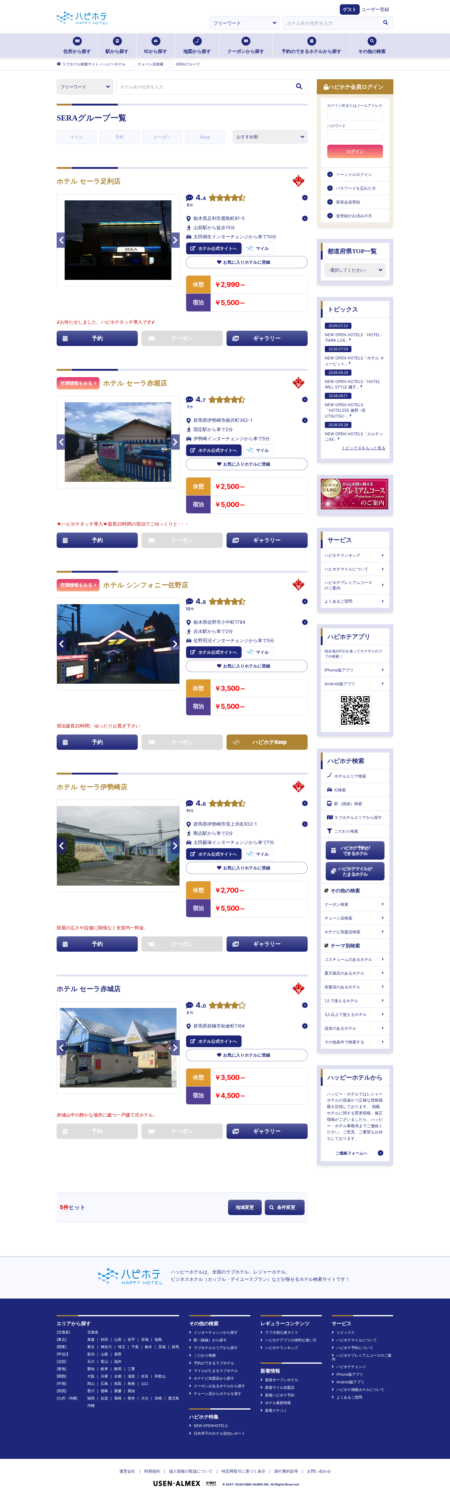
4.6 (201, 804)
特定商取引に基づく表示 (243, 1471)
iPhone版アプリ (339, 669)
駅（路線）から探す (210, 1340)
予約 (119, 136)
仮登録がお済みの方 (354, 215)
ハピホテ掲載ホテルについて (360, 1389)
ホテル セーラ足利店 (89, 181)
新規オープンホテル (281, 1379)
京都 (118, 1376)
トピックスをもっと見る (363, 447)
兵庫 (104, 1376)
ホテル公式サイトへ (217, 248)
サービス (340, 540)
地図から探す (197, 51)
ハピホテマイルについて (346, 569)
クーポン (162, 136)
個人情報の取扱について (191, 1471)
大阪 (91, 1376)
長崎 (118, 1398)
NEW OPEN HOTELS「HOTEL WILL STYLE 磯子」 (352, 379)
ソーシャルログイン (354, 174)
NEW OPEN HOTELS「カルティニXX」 (354, 432)
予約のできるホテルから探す (311, 51)
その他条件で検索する (344, 1041)
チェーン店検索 (338, 918)
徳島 (104, 1390)
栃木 (148, 1346)
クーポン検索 (336, 904)
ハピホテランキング (342, 555)
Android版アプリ (339, 683)
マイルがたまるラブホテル (216, 1370)
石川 (91, 1361)
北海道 (92, 1332)
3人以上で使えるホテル (345, 1014)
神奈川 (106, 1346)
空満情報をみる (76, 383)
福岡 (91, 1398)
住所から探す (77, 51)
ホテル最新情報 (278, 1402)
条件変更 (286, 1207)
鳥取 (118, 1383)
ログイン (355, 151)
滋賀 (131, 1376)
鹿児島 (173, 1398)
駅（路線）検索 (348, 803)
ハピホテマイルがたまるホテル (355, 871)
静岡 (118, 1368)
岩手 (131, 1339)
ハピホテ (270, 742)
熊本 (131, 1398)
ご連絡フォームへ (351, 1152)
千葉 (135, 1346)
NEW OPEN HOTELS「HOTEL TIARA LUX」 (352, 333)
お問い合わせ (319, 1471)
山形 (118, 1339)
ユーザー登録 (375, 9)
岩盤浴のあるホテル (342, 986)
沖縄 (91, 1405)
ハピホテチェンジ (351, 1366)
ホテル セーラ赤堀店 (135, 383)
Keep (205, 136)
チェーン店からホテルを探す (218, 1393)
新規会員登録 (348, 201)
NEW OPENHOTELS (211, 1425)
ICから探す (155, 51)
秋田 (104, 1339)
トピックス (343, 309)
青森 (91, 1339)
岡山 (91, 1383)
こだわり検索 (346, 831)
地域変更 (245, 1207)
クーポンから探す (245, 51)
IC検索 (340, 789)
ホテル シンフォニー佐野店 (145, 585)
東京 (91, 1346)
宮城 (144, 1339)
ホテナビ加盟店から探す (214, 1378)
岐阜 (104, 1368)
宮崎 (158, 1398)
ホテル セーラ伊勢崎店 (92, 787)
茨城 (162, 1346)
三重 (131, 1368)
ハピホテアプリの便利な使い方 (291, 1340)
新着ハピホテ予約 (279, 1395)
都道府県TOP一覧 (352, 251)
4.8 (201, 602)
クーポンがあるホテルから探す (219, 1386)
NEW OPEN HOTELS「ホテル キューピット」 (354, 356)
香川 (91, 1390)
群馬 (175, 1346)
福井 (118, 1361)
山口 (144, 1383)
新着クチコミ (276, 1410)
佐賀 (104, 1398)
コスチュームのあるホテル (348, 959)
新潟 (91, 1354)
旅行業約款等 (286, 1471)
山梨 (104, 1354)
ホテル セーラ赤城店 (89, 989)
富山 (104, 1361)
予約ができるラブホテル (214, 1363)
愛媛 (118, 1390)
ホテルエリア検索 (350, 776)
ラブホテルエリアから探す (358, 817)
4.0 (201, 1006)
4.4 (201, 198)
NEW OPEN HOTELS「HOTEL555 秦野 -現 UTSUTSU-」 (345, 405)
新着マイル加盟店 (279, 1387)
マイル (76, 136)
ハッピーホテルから (355, 1077)
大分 (144, 1398)
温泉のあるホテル (340, 1028)
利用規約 (152, 1471)
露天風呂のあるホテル (344, 973)
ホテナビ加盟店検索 (342, 931)
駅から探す (117, 51)
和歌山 (160, 1376)
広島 (104, 1383)
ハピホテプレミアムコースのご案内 (348, 585)
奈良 (144, 1376)
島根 (131, 1383)
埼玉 (121, 1346)
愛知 (91, 1368)
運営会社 (127, 1471)
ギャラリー (267, 338)
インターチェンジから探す (216, 1332)
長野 (118, 1354)
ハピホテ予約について (354, 1347)
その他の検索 (372, 51)
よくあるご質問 (338, 601)
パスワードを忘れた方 (356, 188)
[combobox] (330, 23)
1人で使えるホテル (341, 1000)
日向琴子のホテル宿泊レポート (219, 1433)
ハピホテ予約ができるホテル (355, 850)
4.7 (201, 400)
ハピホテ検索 (346, 760)
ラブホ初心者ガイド (281, 1332)
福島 (158, 1339)
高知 (131, 1390)
